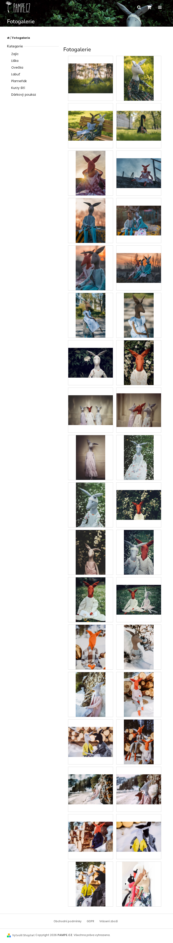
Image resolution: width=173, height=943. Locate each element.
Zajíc (15, 54)
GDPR (90, 921)
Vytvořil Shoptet (23, 935)
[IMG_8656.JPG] (138, 829)
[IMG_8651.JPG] (138, 781)
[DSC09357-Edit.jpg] (138, 165)
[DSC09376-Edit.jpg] (90, 220)
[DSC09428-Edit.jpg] (90, 267)
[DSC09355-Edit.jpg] (90, 173)
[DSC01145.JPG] (139, 78)
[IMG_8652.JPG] (90, 829)
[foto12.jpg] (90, 457)
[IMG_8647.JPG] (139, 741)
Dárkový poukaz (23, 94)
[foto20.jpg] (90, 552)
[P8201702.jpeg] (139, 884)
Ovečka (17, 67)
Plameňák (19, 81)
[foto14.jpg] (139, 457)
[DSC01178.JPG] (138, 118)
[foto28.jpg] (138, 592)
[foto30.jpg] (90, 647)
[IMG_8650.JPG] (90, 781)
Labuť (15, 74)
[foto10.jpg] (90, 402)
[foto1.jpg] (90, 315)
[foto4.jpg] (90, 355)
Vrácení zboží (108, 921)
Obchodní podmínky (68, 921)
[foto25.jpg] (139, 552)
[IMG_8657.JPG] (90, 884)
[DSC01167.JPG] (90, 118)
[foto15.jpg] (90, 504)
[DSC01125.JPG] (90, 70)
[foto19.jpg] (138, 497)
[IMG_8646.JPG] (90, 734)
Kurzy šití (18, 88)
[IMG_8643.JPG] (90, 694)
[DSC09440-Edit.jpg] (138, 260)
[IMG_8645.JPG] (139, 694)
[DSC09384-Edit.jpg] (138, 213)
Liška (14, 60)
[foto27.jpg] (91, 599)
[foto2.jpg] (139, 315)
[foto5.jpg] (139, 362)
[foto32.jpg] (139, 647)
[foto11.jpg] (138, 404)
